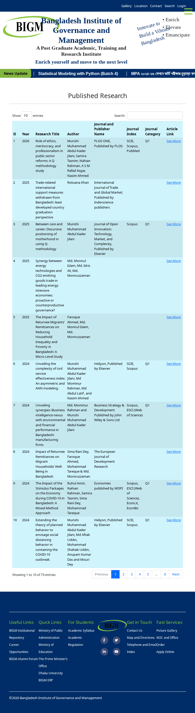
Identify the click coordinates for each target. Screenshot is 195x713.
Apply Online (165, 652)
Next (176, 574)
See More (174, 141)
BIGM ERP (46, 680)
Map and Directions (141, 637)
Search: (119, 115)
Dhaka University (51, 673)
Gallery (126, 6)
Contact (156, 6)
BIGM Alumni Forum (23, 659)
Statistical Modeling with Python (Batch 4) (70, 73)
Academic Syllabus (81, 630)
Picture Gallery (166, 630)
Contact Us (134, 630)
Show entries (27, 115)
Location (141, 6)
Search (170, 6)
